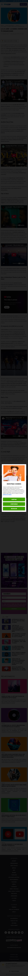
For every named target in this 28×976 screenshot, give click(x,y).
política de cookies (7, 494)
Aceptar (14, 499)
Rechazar (14, 508)
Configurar (14, 504)
